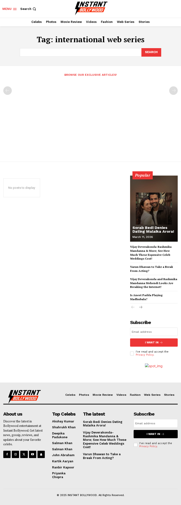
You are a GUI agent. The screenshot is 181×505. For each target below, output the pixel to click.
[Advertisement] (90, 117)
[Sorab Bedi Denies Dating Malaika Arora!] (154, 209)
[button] (28, 8)
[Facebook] (7, 454)
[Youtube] (32, 454)
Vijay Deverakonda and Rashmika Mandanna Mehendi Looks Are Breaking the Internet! (153, 283)
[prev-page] (7, 90)
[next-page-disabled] (173, 90)
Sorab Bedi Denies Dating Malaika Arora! (153, 229)
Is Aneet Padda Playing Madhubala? (146, 297)
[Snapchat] (41, 454)
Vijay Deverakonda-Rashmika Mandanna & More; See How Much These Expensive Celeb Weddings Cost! (104, 440)
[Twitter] (24, 454)
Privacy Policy (144, 354)
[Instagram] (15, 454)
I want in (152, 342)
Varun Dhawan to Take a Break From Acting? (102, 456)
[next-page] (141, 308)
